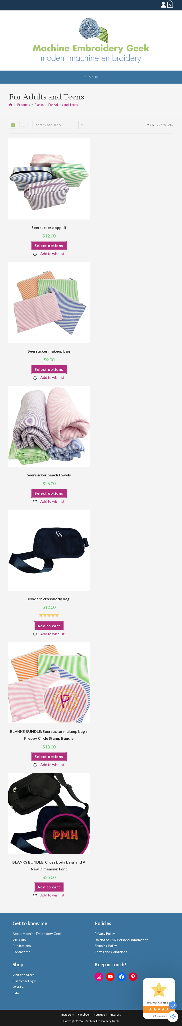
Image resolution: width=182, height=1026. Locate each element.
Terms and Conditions (111, 952)
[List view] (23, 125)
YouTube (99, 1014)
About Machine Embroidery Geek (37, 934)
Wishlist (19, 987)
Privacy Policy (105, 934)
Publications (22, 946)
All (170, 124)
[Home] (11, 105)
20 (158, 124)
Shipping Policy (106, 946)
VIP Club (19, 940)
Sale (16, 993)
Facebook (84, 1014)
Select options (49, 245)
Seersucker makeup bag (49, 351)
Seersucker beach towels (49, 475)
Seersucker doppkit (49, 227)
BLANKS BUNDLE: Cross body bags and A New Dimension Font (48, 865)
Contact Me (21, 952)
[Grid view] (13, 125)
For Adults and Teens (63, 105)
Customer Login (24, 981)
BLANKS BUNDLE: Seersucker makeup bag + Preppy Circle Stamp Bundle (49, 734)
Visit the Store (23, 975)
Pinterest (115, 1014)
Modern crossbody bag (48, 598)
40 (164, 124)
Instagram (67, 1014)
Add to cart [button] (48, 625)
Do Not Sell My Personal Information (121, 940)
